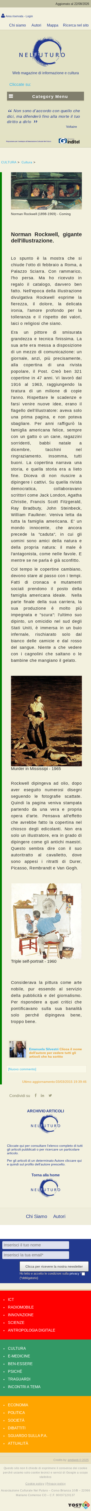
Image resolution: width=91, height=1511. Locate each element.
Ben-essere (20, 1364)
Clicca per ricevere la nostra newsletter (54, 1266)
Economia (18, 1405)
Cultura (26, 162)
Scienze (16, 1323)
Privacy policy (56, 1483)
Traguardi (19, 1379)
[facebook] (35, 1095)
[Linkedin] (42, 1095)
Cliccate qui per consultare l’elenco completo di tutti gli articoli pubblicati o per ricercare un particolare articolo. (45, 1149)
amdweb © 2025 (78, 1460)
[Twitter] (50, 1095)
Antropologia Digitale (31, 1330)
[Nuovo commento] (22, 1069)
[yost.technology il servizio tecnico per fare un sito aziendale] (79, 1508)
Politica (16, 1413)
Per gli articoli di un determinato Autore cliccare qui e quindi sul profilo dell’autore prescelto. (44, 1162)
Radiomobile (21, 1307)
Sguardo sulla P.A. (27, 1436)
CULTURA (8, 162)
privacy (75, 1273)
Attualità (18, 1443)
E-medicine (19, 1356)
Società (16, 1420)
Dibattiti (16, 1428)
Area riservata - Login (19, 16)
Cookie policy (34, 1483)
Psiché (15, 1371)
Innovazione (21, 1315)
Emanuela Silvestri (44, 1049)
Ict (11, 1300)
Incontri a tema (24, 1387)
